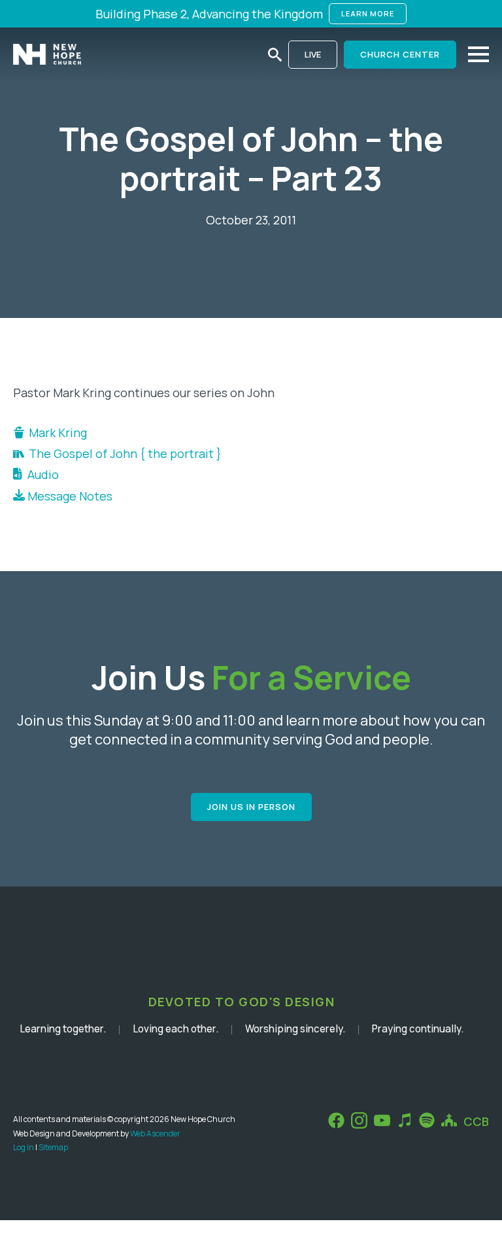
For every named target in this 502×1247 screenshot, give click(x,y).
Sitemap (53, 1147)
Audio (40, 474)
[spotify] (427, 1120)
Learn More (367, 13)
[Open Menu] (478, 54)
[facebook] (336, 1120)
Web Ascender (155, 1133)
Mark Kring (58, 432)
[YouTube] (382, 1120)
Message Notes (68, 496)
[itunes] (404, 1120)
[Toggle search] (275, 54)
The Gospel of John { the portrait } (125, 453)
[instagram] (359, 1120)
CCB (476, 1121)
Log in (23, 1147)
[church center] (449, 1120)
